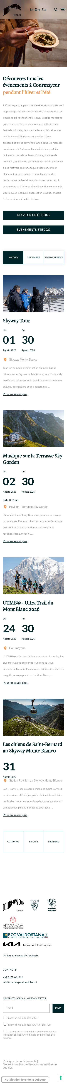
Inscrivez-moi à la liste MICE (23, 1018)
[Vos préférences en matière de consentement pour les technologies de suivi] (60, 1077)
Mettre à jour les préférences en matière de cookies (30, 1066)
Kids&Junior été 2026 (33, 215)
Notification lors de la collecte (25, 1079)
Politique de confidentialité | (20, 1061)
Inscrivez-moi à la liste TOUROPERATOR (29, 1024)
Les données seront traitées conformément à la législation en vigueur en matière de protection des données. (29, 1034)
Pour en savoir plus (15, 394)
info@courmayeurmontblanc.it (20, 982)
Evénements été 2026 (33, 229)
